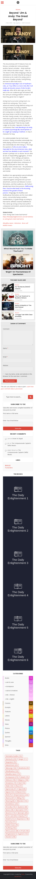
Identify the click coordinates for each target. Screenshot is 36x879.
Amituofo (11, 759)
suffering (11, 828)
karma (10, 798)
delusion (11, 780)
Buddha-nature (9, 223)
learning (11, 801)
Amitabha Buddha (14, 756)
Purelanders (9, 468)
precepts (23, 813)
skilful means (8, 225)
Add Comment (26, 23)
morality (11, 807)
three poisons (12, 831)
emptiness (11, 783)
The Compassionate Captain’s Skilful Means (18, 452)
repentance (23, 819)
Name (5, 348)
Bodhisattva (12, 771)
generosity (11, 789)
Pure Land (12, 816)
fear (19, 786)
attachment (12, 765)
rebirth (11, 819)
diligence (23, 780)
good (23, 789)
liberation (23, 801)
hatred (21, 792)
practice (11, 813)
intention (18, 223)
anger (23, 759)
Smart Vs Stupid (17, 439)
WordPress (17, 876)
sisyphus (18, 23)
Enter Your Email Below (10, 420)
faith (10, 786)
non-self (25, 223)
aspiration (11, 762)
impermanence (21, 795)
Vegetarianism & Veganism (17, 834)
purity (23, 816)
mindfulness (12, 804)
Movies (18, 9)
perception (22, 810)
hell (9, 795)
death (25, 777)
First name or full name (10, 413)
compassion (12, 777)
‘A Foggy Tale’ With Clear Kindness (24, 315)
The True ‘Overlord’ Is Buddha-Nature (22, 297)
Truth (25, 831)
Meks (23, 874)
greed (10, 792)
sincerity (11, 822)
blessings (11, 768)
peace (10, 810)
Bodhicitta (24, 768)
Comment (6, 329)
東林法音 (8, 465)
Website (5, 365)
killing (21, 798)
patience (23, 807)
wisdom (11, 837)
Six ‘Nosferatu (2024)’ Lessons (22, 288)
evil (22, 783)
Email (5, 357)
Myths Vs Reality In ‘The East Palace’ (23, 306)
